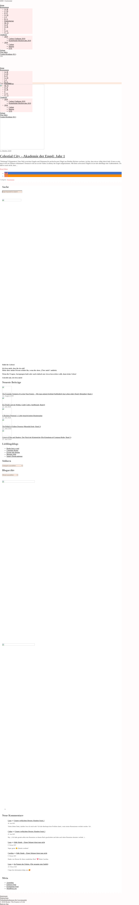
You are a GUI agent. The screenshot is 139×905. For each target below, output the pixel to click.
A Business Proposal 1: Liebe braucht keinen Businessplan (22, 416)
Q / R (6, 27)
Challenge (3, 35)
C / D (6, 11)
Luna (9, 821)
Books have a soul (13, 448)
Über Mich (3, 52)
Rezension (10, 180)
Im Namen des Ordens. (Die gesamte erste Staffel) (31, 864)
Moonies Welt (11, 454)
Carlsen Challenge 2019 (17, 39)
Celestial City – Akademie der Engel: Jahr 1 (32, 156)
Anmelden (10, 883)
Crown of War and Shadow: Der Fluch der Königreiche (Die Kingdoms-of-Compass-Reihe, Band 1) (36, 437)
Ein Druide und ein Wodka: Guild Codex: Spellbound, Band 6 (23, 405)
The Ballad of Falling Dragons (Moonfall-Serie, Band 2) (21, 426)
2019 (6, 37)
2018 (6, 42)
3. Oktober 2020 (5, 151)
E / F (6, 13)
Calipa (10, 831)
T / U (6, 31)
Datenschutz (4, 898)
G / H (6, 15)
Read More (4, 169)
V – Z (6, 33)
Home (2, 5)
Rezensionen (4, 7)
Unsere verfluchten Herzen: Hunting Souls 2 (29, 821)
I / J (5, 17)
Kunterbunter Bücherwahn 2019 (20, 41)
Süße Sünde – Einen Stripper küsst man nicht (29, 842)
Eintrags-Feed (11, 885)
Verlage (2, 50)
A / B (6, 9)
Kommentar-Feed (13, 887)
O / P (6, 25)
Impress (11, 46)
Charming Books (12, 450)
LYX (10, 48)
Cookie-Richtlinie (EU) (8, 54)
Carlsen (11, 44)
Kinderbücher (9, 21)
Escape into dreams (13, 452)
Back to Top (4, 904)
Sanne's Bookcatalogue (14, 456)
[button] (6, 173)
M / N (6, 23)
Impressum (3, 896)
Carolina (11, 853)
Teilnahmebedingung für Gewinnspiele (13, 900)
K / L (6, 19)
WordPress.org (12, 888)
